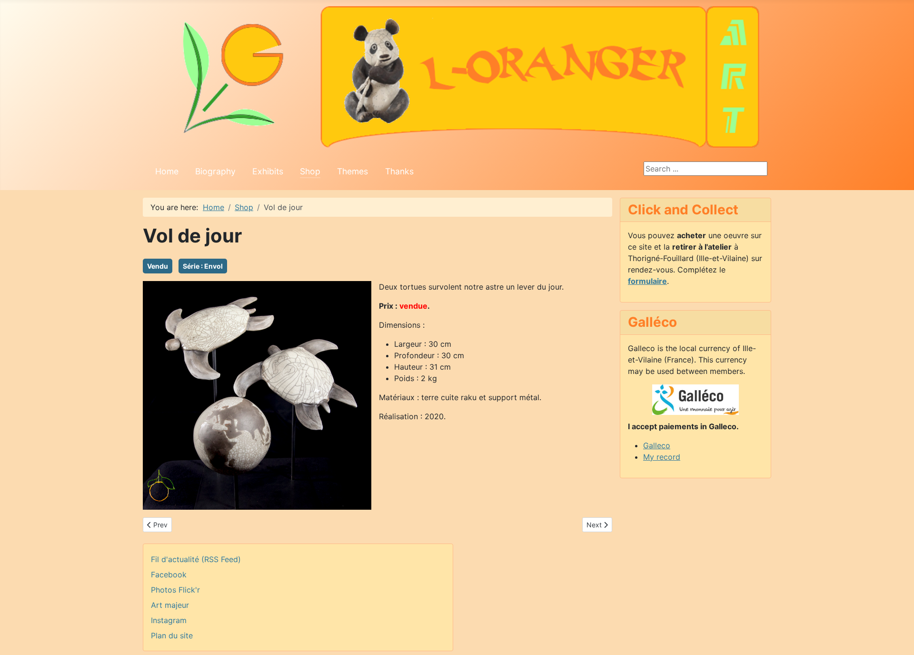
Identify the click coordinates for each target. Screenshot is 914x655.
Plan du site (172, 635)
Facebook (169, 574)
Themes (352, 171)
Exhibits (267, 171)
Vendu (157, 266)
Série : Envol (203, 266)
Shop (310, 171)
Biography (215, 171)
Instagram (169, 620)
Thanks (399, 171)
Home (167, 171)
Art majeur (170, 605)
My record (661, 457)
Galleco (656, 445)
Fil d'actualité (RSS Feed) (196, 559)
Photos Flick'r (175, 590)
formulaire (647, 281)
